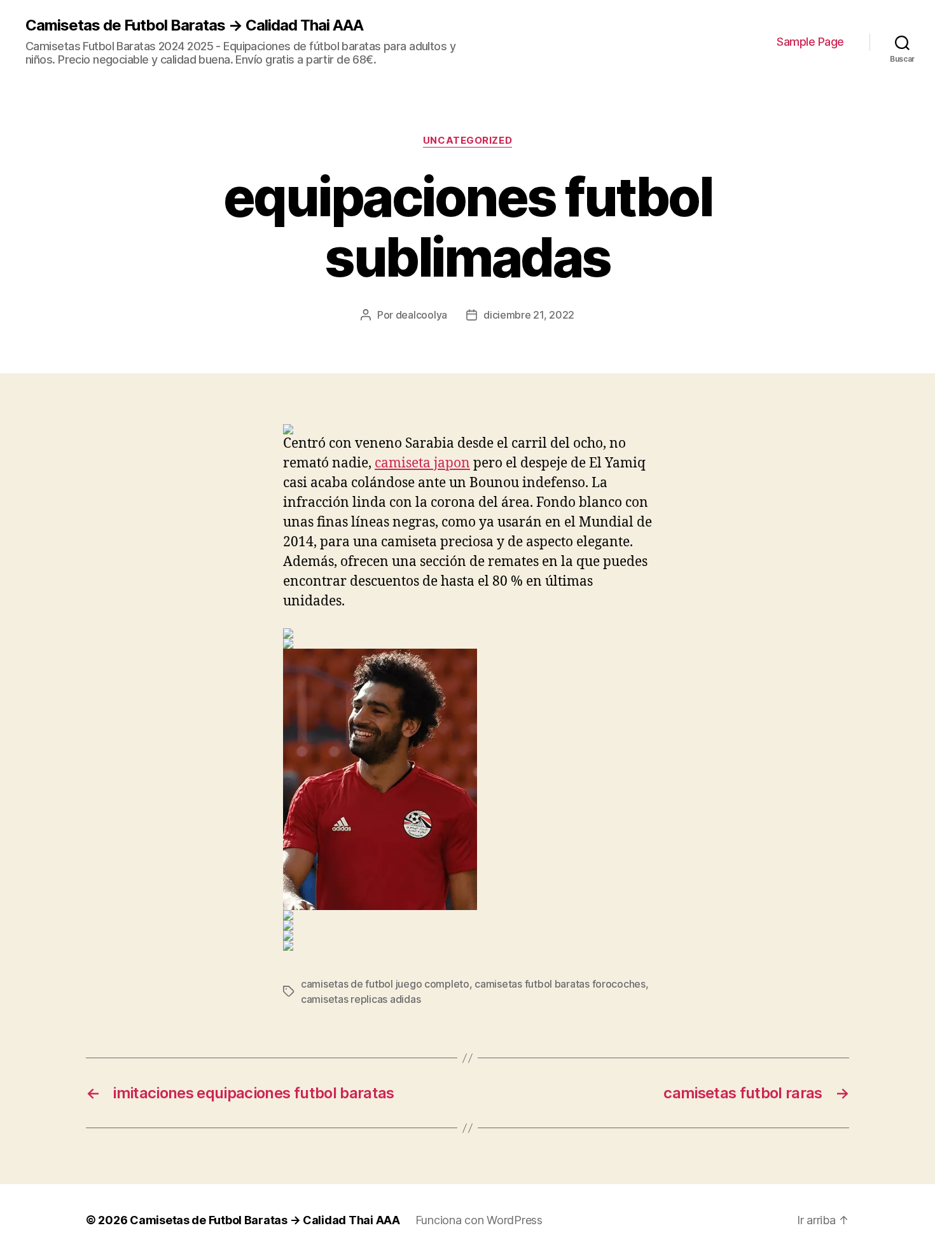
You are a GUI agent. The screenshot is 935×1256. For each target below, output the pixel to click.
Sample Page (810, 41)
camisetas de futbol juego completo (385, 983)
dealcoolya (421, 314)
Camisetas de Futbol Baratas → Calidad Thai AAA (194, 25)
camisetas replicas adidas (360, 999)
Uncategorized (467, 140)
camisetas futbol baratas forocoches (560, 983)
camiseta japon (422, 463)
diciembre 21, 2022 (528, 314)
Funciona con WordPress (479, 1220)
